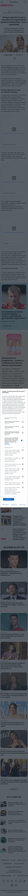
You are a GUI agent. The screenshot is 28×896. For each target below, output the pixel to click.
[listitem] (14, 418)
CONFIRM (8, 499)
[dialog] (14, 448)
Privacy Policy (22, 504)
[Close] (25, 391)
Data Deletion (5, 504)
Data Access (14, 504)
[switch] (22, 422)
